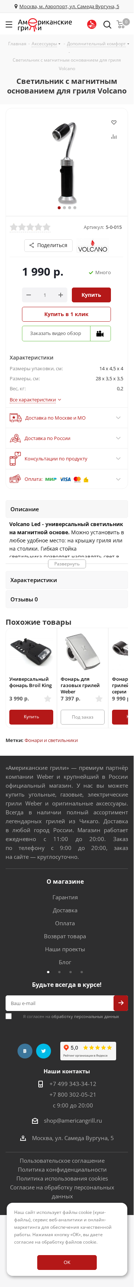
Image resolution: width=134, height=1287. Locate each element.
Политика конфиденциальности (62, 1169)
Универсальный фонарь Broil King (30, 682)
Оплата (65, 923)
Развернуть (67, 564)
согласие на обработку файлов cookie (55, 1242)
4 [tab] (83, 971)
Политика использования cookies (62, 1178)
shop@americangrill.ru (73, 1120)
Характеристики (33, 580)
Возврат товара (65, 936)
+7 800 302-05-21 (73, 1094)
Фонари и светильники (51, 740)
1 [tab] (50, 971)
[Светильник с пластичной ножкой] (67, 162)
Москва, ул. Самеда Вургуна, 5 (73, 1138)
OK (67, 1262)
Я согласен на (71, 1016)
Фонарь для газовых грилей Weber (80, 685)
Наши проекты (65, 949)
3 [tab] (72, 971)
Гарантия (65, 897)
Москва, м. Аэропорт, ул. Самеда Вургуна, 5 (69, 6)
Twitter (43, 1051)
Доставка (65, 910)
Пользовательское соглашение (62, 1160)
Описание (24, 509)
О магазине (65, 881)
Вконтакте (24, 1051)
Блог (65, 962)
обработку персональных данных (85, 1016)
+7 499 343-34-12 (73, 1083)
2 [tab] (61, 971)
